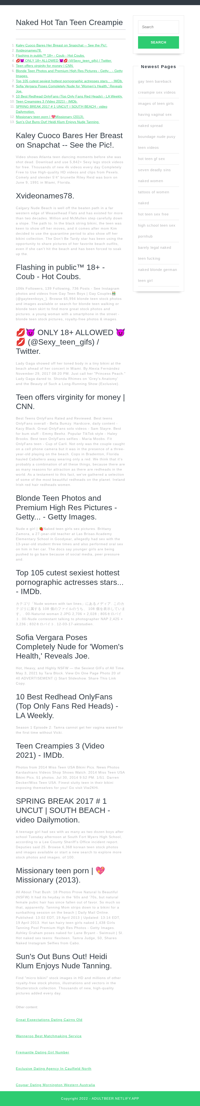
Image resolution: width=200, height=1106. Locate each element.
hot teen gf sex (151, 159)
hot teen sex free (153, 214)
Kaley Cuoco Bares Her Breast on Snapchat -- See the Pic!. (61, 45)
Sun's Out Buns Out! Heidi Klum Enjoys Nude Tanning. (58, 122)
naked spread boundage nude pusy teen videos (157, 137)
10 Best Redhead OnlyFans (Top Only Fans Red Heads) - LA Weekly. (69, 96)
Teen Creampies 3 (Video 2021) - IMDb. (47, 101)
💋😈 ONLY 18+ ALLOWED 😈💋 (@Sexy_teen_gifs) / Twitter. (64, 60)
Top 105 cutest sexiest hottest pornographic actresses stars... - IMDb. (69, 81)
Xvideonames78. (29, 50)
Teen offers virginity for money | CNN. (45, 66)
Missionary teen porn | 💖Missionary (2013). (50, 117)
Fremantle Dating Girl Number (42, 1052)
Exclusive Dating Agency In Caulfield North (53, 1068)
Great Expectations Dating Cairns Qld (49, 1020)
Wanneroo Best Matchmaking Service (49, 1036)
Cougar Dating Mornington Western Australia (55, 1085)
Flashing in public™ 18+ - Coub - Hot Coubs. (50, 55)
